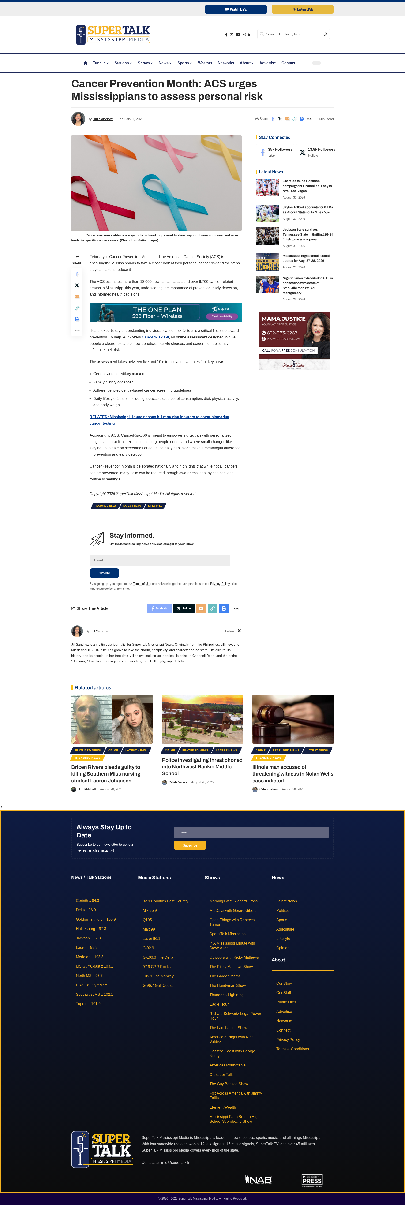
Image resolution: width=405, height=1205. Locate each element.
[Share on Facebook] (272, 119)
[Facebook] (226, 34)
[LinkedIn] (250, 34)
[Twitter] (232, 34)
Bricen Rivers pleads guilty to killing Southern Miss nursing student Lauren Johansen (105, 773)
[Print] (301, 119)
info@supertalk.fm (176, 1162)
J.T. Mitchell (87, 789)
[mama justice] (294, 340)
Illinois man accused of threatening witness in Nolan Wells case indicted (293, 773)
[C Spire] (166, 312)
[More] (309, 119)
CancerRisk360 (155, 337)
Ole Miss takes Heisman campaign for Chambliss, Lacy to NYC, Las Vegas (307, 186)
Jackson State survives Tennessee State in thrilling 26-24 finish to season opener (308, 234)
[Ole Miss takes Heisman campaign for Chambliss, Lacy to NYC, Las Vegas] (267, 187)
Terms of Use (142, 584)
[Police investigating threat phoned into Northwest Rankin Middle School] (202, 719)
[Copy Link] (294, 119)
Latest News (132, 505)
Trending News (88, 757)
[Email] (287, 119)
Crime (113, 750)
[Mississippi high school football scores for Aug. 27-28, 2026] (267, 262)
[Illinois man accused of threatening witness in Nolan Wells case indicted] (293, 719)
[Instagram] (244, 34)
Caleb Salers (178, 782)
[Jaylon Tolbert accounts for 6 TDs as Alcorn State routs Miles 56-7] (267, 213)
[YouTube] (238, 34)
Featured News (106, 505)
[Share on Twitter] (280, 119)
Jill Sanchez (103, 119)
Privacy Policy (220, 584)
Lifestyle (155, 505)
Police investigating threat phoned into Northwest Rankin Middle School (202, 766)
